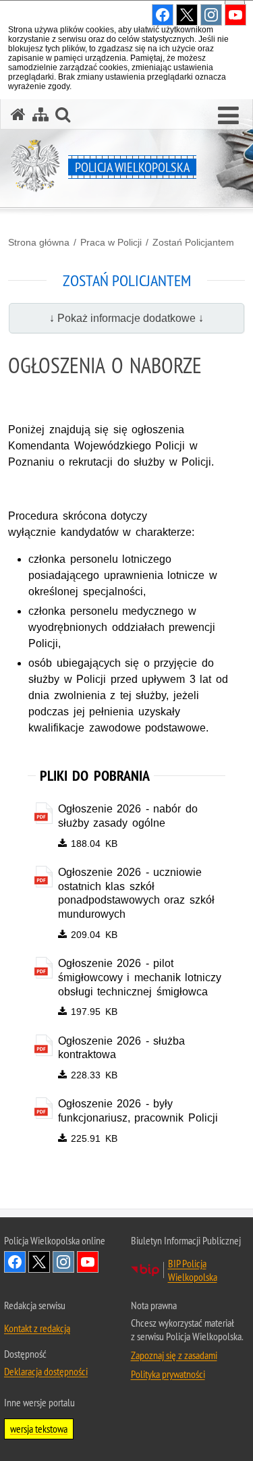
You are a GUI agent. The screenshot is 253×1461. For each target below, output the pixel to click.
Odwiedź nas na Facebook (15, 1262)
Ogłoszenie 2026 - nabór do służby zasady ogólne (128, 816)
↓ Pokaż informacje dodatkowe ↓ (126, 318)
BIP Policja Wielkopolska (192, 1270)
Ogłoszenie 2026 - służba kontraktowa (122, 1048)
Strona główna (38, 242)
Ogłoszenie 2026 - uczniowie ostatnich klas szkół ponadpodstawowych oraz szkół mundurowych (136, 893)
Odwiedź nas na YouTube (88, 1262)
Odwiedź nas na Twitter (39, 1262)
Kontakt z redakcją (37, 1328)
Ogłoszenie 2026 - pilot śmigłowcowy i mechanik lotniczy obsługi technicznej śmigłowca (140, 977)
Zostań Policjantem (193, 242)
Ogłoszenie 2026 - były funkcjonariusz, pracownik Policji (138, 1111)
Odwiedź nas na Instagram (63, 1262)
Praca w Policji (111, 242)
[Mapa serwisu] (40, 114)
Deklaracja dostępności (46, 1371)
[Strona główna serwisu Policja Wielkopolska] (18, 114)
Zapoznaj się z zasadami (174, 1355)
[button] (228, 116)
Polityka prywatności (168, 1374)
